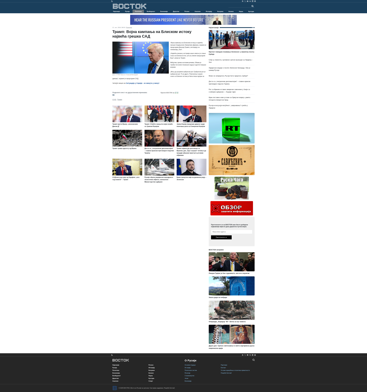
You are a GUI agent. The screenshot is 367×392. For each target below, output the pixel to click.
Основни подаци (190, 365)
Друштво (176, 11)
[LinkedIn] (252, 1)
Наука (241, 11)
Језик (186, 378)
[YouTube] (247, 1)
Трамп (119, 100)
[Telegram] (255, 1)
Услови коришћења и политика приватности (235, 370)
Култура (251, 11)
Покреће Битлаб (226, 373)
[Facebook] (242, 1)
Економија (164, 11)
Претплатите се (221, 237)
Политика (138, 11)
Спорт (151, 381)
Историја (187, 367)
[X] (245, 1)
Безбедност (151, 11)
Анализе (198, 11)
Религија (187, 373)
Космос (231, 11)
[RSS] (112, 1)
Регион (186, 11)
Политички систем (191, 370)
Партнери (224, 365)
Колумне (220, 11)
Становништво (189, 375)
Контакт (223, 367)
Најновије (116, 11)
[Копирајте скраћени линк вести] (135, 95)
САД (114, 100)
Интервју (209, 11)
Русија (127, 11)
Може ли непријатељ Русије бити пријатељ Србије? (228, 76)
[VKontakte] (250, 1)
